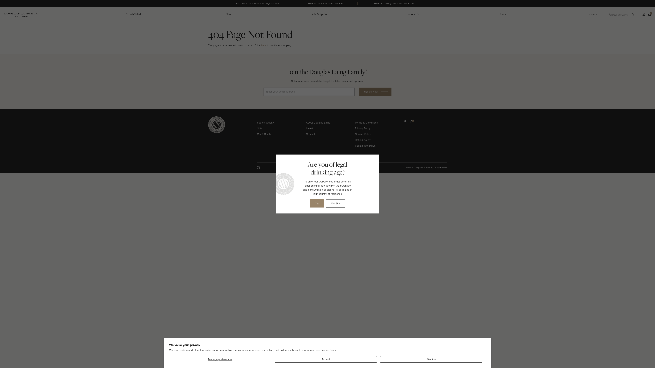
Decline (431, 359)
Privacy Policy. (329, 350)
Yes (317, 203)
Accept (326, 359)
